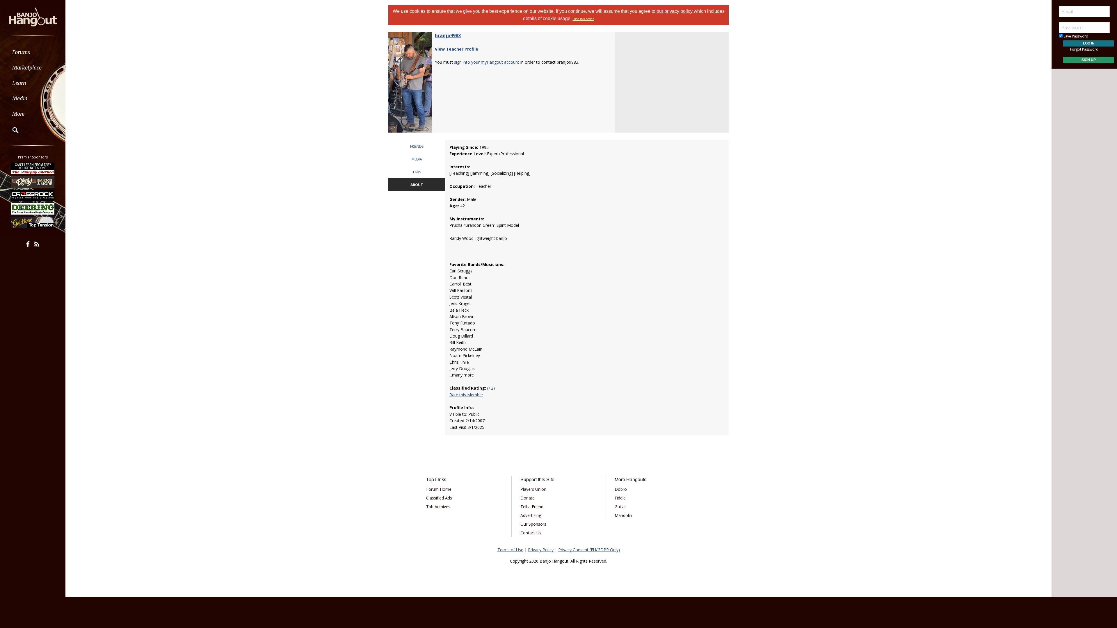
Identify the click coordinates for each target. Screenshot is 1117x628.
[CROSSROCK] (33, 195)
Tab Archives (438, 506)
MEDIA (417, 159)
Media (19, 98)
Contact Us (530, 533)
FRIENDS (417, 146)
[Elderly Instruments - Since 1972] (33, 181)
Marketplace (27, 67)
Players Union (533, 489)
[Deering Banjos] (33, 208)
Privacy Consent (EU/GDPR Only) (589, 549)
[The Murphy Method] (33, 168)
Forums (21, 52)
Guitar (620, 506)
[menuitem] (32, 52)
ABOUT (416, 184)
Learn (19, 83)
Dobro (621, 489)
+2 (490, 388)
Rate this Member (466, 394)
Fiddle (620, 498)
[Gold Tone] (33, 222)
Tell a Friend (531, 506)
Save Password (1075, 36)
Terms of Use (510, 549)
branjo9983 (448, 35)
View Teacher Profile (456, 49)
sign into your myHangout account (486, 62)
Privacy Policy (541, 549)
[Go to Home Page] (33, 16)
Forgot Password (1084, 49)
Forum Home (438, 489)
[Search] (11, 130)
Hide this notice (583, 19)
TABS (416, 172)
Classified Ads (439, 498)
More (18, 113)
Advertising (530, 515)
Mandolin (623, 515)
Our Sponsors (533, 524)
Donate (527, 498)
